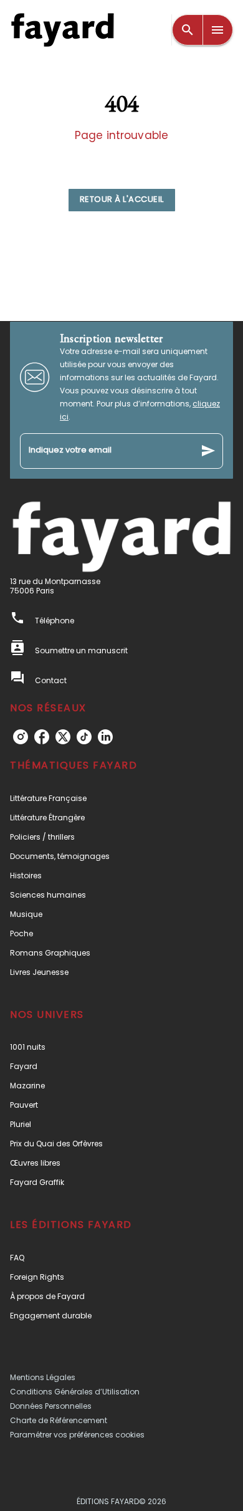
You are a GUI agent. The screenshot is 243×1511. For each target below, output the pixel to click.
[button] (122, 200)
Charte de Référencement (58, 1420)
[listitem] (20, 736)
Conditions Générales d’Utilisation (75, 1391)
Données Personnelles (51, 1406)
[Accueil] (62, 29)
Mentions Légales (42, 1377)
